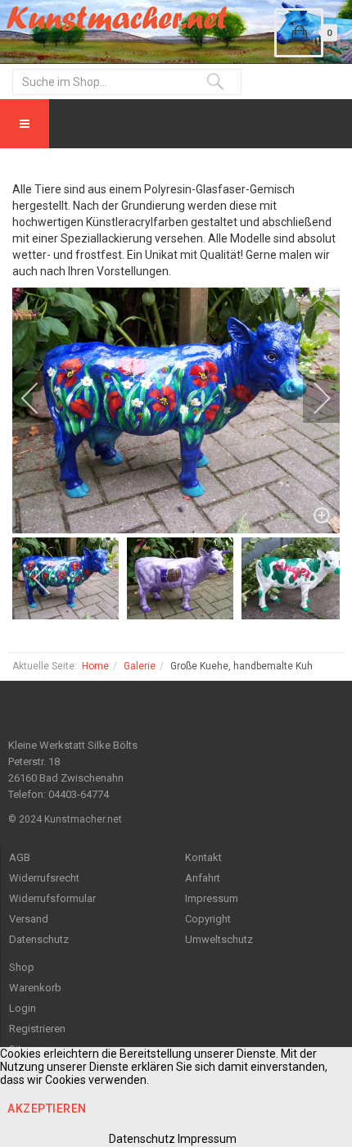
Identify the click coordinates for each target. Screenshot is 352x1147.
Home (95, 666)
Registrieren (37, 1028)
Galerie (140, 666)
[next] (311, 398)
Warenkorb (35, 988)
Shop (21, 967)
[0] (298, 32)
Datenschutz (39, 939)
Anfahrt (202, 878)
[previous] (41, 398)
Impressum (211, 898)
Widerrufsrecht (44, 878)
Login (22, 1008)
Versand (28, 919)
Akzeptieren (47, 1108)
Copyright (208, 919)
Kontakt (203, 857)
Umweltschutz (219, 939)
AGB (19, 857)
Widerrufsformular (52, 898)
